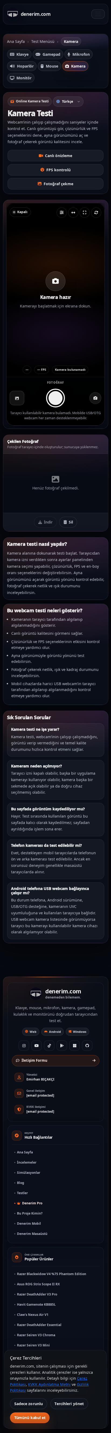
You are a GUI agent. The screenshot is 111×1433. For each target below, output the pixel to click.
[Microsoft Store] (74, 1045)
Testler (22, 1193)
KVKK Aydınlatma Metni (49, 1384)
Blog (20, 1182)
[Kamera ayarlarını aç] (62, 212)
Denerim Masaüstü (32, 1233)
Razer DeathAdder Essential (39, 1325)
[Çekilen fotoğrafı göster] (17, 398)
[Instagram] (24, 1045)
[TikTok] (49, 1045)
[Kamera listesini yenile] (96, 212)
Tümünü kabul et (30, 1417)
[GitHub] (87, 1045)
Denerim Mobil (29, 1223)
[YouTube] (36, 1045)
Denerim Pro (31, 1203)
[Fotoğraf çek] (55, 398)
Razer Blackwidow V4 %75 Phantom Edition (51, 1274)
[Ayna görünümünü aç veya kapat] (73, 212)
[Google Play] (62, 1045)
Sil (70, 522)
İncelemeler (26, 1162)
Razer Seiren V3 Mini (33, 1345)
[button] (55, 290)
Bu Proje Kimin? (30, 1213)
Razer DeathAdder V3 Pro (37, 1294)
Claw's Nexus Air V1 (32, 1314)
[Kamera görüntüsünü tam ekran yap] (84, 212)
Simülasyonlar (28, 1172)
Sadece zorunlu (28, 1403)
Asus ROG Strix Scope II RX (38, 1284)
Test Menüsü (42, 41)
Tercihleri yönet (69, 1403)
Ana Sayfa (16, 41)
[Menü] (98, 14)
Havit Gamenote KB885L (36, 1304)
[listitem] (19, 54)
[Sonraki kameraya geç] (95, 398)
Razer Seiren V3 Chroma (36, 1335)
